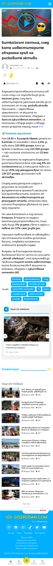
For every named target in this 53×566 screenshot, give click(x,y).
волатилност (31, 299)
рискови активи (37, 284)
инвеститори (36, 294)
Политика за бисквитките (26, 546)
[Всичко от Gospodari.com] (5, 66)
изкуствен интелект (23, 289)
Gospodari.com (16, 65)
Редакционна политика (26, 540)
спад (46, 279)
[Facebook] (16, 527)
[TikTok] (30, 527)
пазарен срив (18, 294)
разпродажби (18, 284)
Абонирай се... (13, 83)
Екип (19, 533)
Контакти (40, 533)
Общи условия (27, 537)
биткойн (16, 279)
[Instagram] (23, 527)
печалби (16, 299)
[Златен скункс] (11, 75)
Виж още (26, 504)
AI (39, 289)
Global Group (42, 522)
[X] (37, 527)
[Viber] (9, 527)
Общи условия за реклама (26, 548)
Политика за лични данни (26, 543)
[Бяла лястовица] (4, 75)
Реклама (28, 533)
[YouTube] (44, 527)
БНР (41, 126)
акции (46, 289)
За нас (11, 533)
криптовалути (32, 279)
